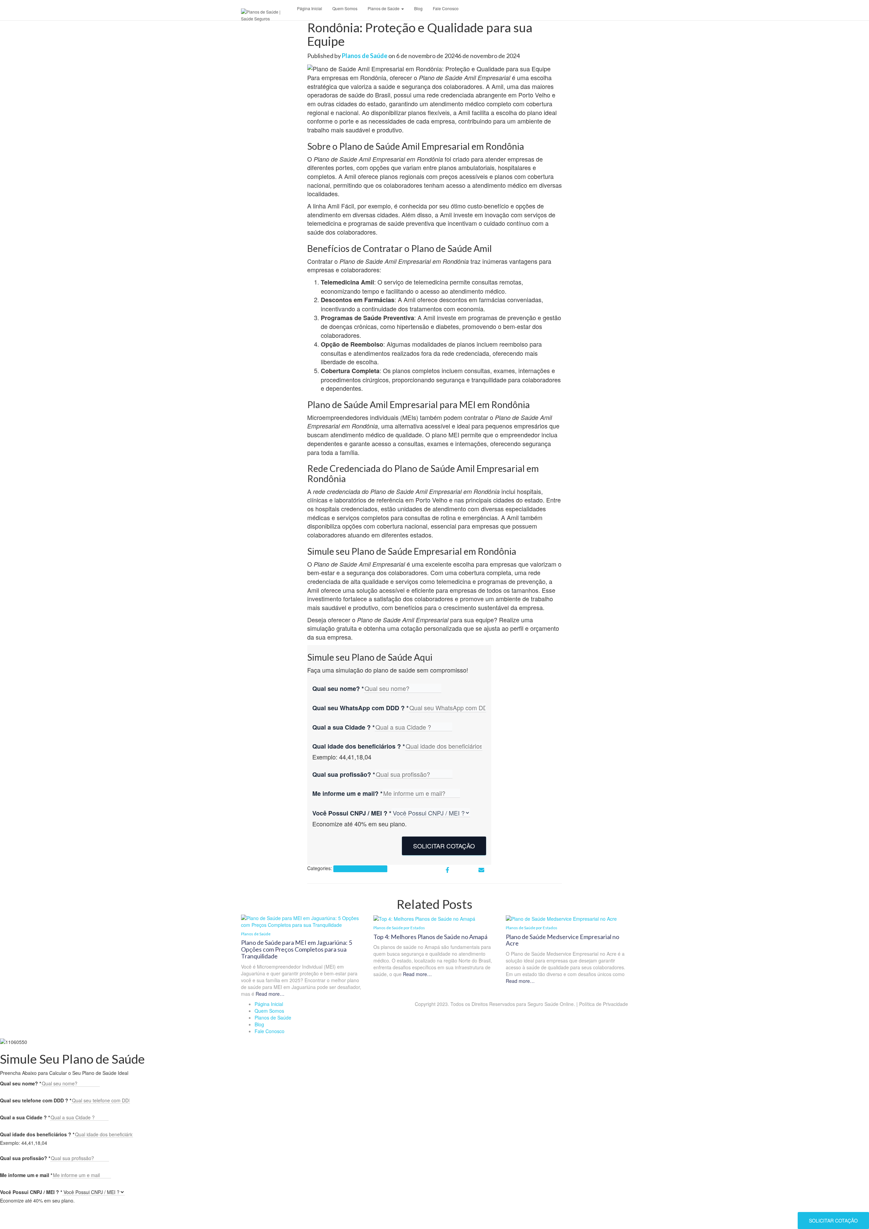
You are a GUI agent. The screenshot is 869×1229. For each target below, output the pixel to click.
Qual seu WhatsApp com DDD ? (360, 708)
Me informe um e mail (26, 1175)
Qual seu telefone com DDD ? (35, 1100)
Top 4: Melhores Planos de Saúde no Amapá (430, 936)
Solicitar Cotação (444, 845)
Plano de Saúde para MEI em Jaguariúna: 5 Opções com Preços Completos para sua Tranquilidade (296, 949)
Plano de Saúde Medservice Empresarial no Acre (562, 940)
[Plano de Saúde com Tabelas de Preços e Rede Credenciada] (266, 11)
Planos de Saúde (384, 8)
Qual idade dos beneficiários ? (358, 746)
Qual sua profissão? (343, 774)
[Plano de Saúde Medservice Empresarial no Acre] (561, 918)
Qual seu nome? (338, 688)
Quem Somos (344, 8)
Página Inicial (309, 8)
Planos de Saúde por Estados (360, 868)
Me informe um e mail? (347, 793)
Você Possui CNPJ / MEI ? (351, 813)
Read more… (269, 993)
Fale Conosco (446, 8)
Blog (418, 8)
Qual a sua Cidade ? (343, 727)
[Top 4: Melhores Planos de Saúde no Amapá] (424, 918)
